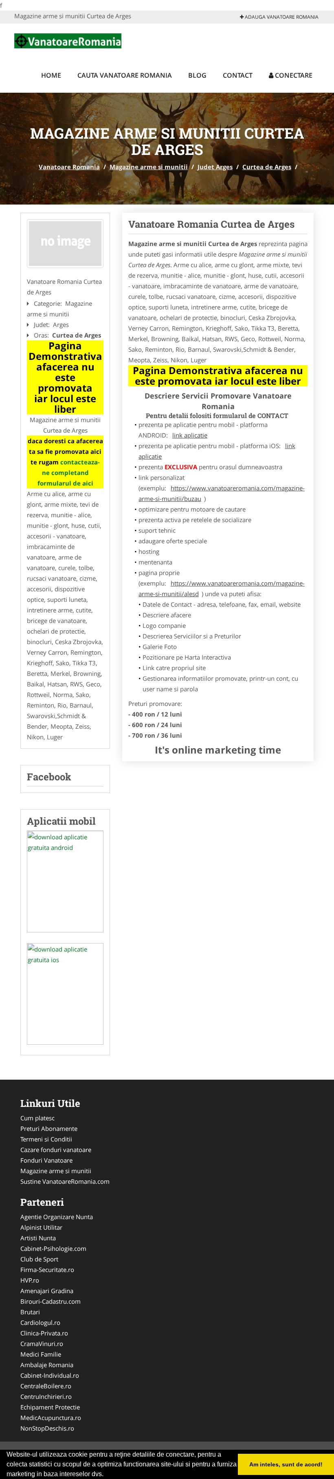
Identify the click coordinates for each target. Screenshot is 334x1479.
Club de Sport (39, 1259)
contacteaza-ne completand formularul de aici (68, 472)
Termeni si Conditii (46, 1139)
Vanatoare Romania (69, 167)
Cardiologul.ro (40, 1322)
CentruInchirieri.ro (46, 1396)
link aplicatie (189, 435)
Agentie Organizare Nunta (56, 1217)
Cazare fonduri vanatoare (55, 1150)
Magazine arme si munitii (149, 167)
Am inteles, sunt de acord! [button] (286, 1464)
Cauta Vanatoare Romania (124, 75)
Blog (197, 75)
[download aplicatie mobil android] (65, 881)
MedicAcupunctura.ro (50, 1418)
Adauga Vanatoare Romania (281, 16)
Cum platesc (37, 1118)
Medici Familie (40, 1354)
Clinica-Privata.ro (44, 1333)
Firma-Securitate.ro (47, 1270)
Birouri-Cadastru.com (50, 1301)
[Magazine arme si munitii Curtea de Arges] (65, 243)
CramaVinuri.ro (41, 1344)
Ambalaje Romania (46, 1365)
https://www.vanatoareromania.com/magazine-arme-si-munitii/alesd (221, 588)
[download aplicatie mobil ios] (65, 994)
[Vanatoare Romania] (67, 40)
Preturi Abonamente (48, 1128)
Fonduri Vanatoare (46, 1160)
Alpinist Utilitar (41, 1227)
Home (51, 75)
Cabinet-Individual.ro (49, 1375)
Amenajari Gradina (46, 1291)
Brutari (30, 1312)
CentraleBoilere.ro (45, 1386)
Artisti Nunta (38, 1238)
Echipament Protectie (50, 1407)
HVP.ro (29, 1280)
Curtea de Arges (266, 167)
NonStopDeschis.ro (47, 1428)
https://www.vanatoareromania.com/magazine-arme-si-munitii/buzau (221, 493)
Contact (238, 75)
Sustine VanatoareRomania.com (65, 1181)
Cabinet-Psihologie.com (53, 1248)
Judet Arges (215, 167)
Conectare (292, 75)
